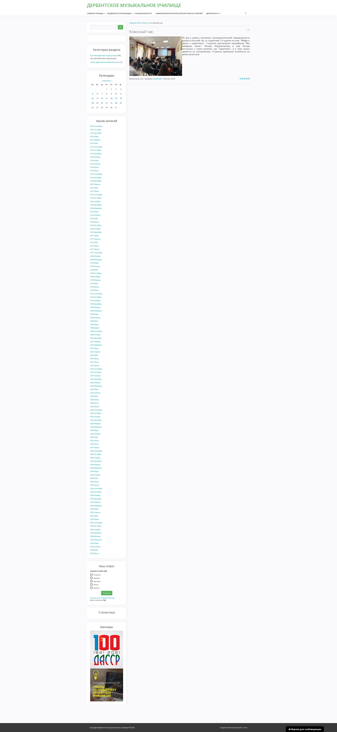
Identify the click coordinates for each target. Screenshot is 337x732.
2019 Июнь (94, 287)
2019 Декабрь (96, 304)
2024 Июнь (94, 481)
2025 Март (94, 509)
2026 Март (94, 543)
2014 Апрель (95, 164)
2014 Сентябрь (96, 174)
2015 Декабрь (96, 205)
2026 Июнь (94, 553)
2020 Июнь (94, 324)
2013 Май (94, 143)
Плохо (95, 584)
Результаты (95, 598)
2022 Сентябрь (96, 410)
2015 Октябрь (95, 198)
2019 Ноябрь (95, 300)
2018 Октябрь (95, 273)
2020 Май (94, 321)
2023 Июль (94, 444)
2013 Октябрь (95, 150)
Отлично (97, 574)
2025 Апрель (95, 512)
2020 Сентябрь (96, 331)
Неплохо (97, 581)
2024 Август (95, 485)
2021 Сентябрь (96, 369)
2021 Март (94, 348)
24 (116, 103)
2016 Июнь (94, 222)
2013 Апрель (95, 140)
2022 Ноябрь (95, 416)
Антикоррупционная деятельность (105, 62)
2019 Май (94, 283)
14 (102, 98)
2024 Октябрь (95, 492)
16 (111, 98)
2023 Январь (95, 423)
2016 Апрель (95, 215)
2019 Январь (95, 280)
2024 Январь (95, 464)
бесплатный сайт (234, 727)
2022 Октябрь (95, 413)
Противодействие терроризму (103, 55)
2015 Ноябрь (95, 201)
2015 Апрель (95, 184)
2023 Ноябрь (95, 457)
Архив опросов (108, 598)
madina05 (157, 79)
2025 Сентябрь (96, 522)
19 (92, 103)
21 (102, 103)
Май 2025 (107, 81)
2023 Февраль (96, 427)
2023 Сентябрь (96, 451)
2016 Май (94, 218)
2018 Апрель (95, 266)
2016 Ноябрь (95, 229)
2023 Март (94, 430)
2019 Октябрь (95, 297)
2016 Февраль (96, 208)
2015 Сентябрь (96, 194)
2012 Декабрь (96, 133)
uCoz (245, 727)
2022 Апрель (95, 393)
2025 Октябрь (95, 526)
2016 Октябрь (95, 225)
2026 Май (94, 550)
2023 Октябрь (95, 454)
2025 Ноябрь (95, 529)
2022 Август (95, 406)
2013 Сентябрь (96, 147)
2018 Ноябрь (95, 276)
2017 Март (94, 235)
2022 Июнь (94, 399)
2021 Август (95, 365)
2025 (139, 23)
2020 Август (95, 328)
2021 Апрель (95, 352)
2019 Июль (94, 290)
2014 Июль (94, 170)
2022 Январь (95, 382)
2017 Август (95, 249)
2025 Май (94, 516)
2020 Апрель (95, 317)
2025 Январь (95, 502)
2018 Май (94, 270)
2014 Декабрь (96, 181)
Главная (132, 23)
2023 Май (94, 437)
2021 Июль (94, 362)
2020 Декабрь (96, 338)
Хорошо (96, 578)
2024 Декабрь (96, 499)
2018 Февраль (96, 259)
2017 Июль (94, 246)
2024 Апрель (95, 475)
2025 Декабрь (96, 533)
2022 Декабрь (96, 420)
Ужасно (96, 588)
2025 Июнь (94, 519)
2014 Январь (95, 157)
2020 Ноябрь (95, 334)
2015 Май (94, 188)
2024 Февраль (96, 468)
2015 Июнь (94, 191)
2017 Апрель (95, 239)
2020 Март (94, 314)
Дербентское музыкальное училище (134, 5)
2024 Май (94, 478)
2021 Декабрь (96, 379)
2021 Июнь (94, 358)
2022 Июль (94, 403)
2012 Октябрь (95, 129)
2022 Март (94, 389)
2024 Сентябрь (96, 488)
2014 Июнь (94, 167)
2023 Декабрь (96, 461)
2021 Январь (95, 341)
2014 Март (94, 160)
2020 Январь (95, 307)
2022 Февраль (96, 386)
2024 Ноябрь (95, 495)
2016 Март (94, 211)
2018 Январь (95, 256)
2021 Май (94, 355)
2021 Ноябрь (95, 375)
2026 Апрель (95, 546)
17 (116, 98)
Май (144, 23)
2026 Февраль (96, 540)
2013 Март (94, 136)
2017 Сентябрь (96, 252)
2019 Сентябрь (96, 293)
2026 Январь (95, 536)
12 (92, 98)
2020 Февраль (96, 311)
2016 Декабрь (96, 232)
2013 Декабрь (96, 153)
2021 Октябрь (95, 372)
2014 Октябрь (95, 177)
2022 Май (94, 396)
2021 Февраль (96, 345)
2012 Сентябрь (96, 126)
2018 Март (94, 263)
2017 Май (94, 242)
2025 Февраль (96, 505)
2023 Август (95, 447)
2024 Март (94, 471)
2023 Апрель (95, 434)
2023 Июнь (94, 440)
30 (111, 107)
